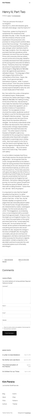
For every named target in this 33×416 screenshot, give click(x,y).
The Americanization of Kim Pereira (10, 365)
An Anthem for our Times (10, 371)
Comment (5, 286)
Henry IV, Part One (23, 260)
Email (4, 313)
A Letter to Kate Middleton (11, 355)
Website (4, 320)
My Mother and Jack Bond (11, 360)
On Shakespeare (16, 16)
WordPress (28, 413)
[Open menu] (30, 3)
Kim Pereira (6, 3)
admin (9, 16)
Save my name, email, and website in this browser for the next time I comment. (17, 328)
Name (4, 305)
